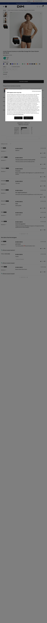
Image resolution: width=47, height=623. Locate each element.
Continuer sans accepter (36, 91)
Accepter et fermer (28, 117)
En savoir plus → (18, 117)
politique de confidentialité (17, 114)
